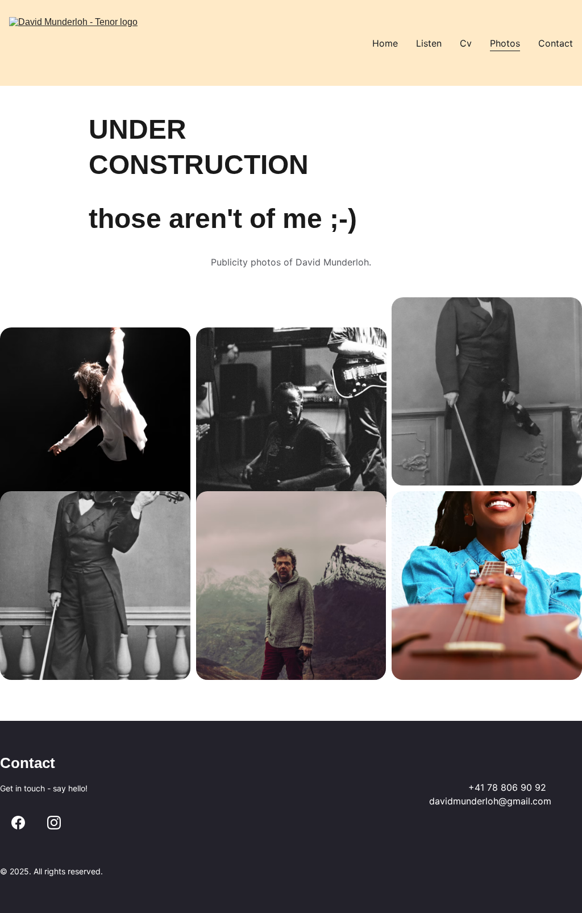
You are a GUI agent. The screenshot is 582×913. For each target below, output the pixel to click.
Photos (505, 43)
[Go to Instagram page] (54, 822)
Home (385, 43)
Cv (466, 43)
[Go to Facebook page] (18, 822)
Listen (429, 43)
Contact (555, 43)
